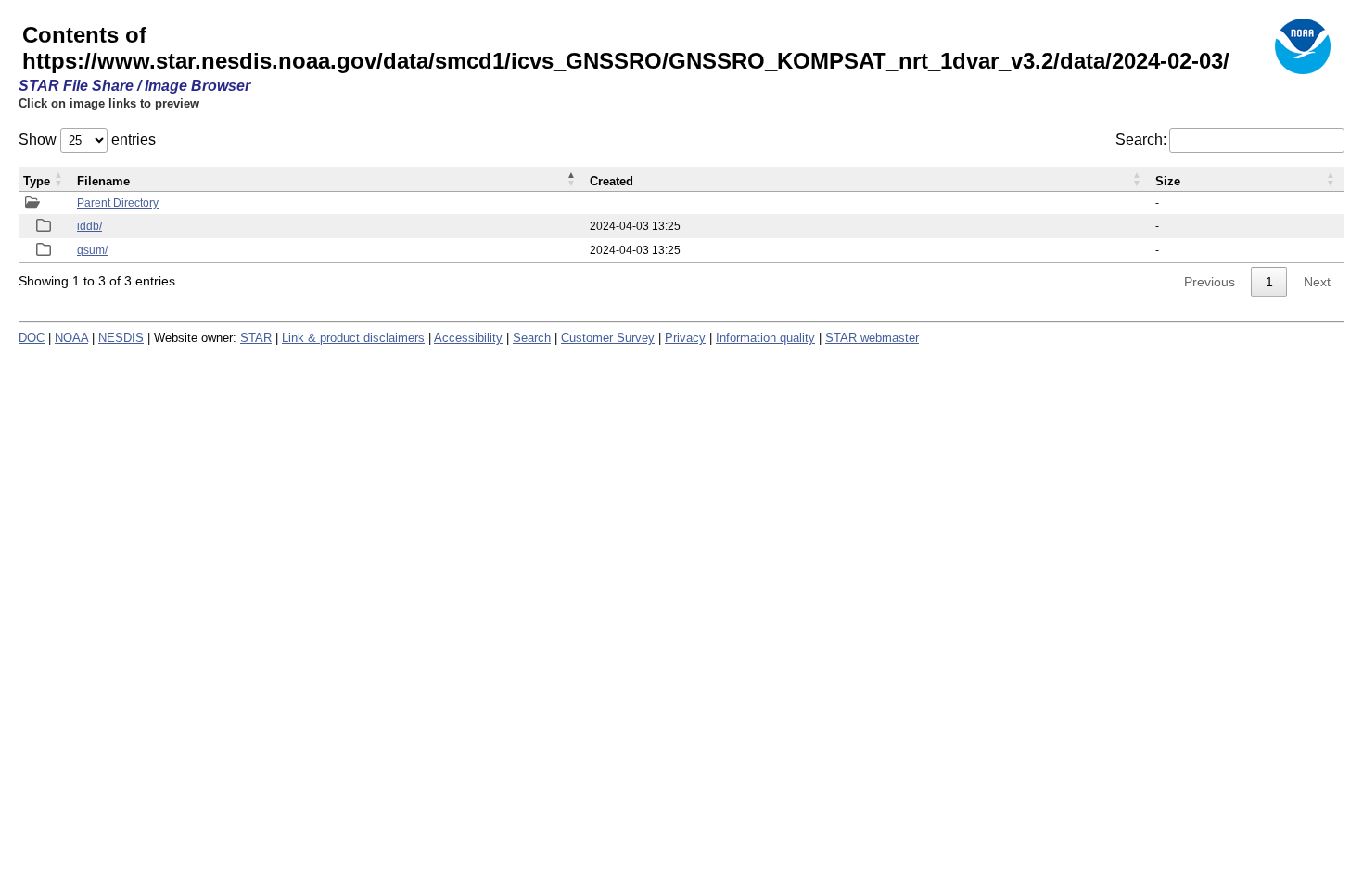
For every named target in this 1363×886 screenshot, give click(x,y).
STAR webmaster (872, 338)
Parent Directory (118, 202)
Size (1167, 181)
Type (36, 181)
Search (532, 338)
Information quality (765, 338)
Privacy (685, 338)
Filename (103, 181)
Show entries (87, 139)
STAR (256, 338)
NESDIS (121, 338)
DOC (32, 338)
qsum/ (92, 250)
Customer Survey (608, 338)
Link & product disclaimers (353, 338)
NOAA (71, 338)
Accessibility (468, 338)
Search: (1140, 139)
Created (611, 181)
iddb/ (89, 226)
